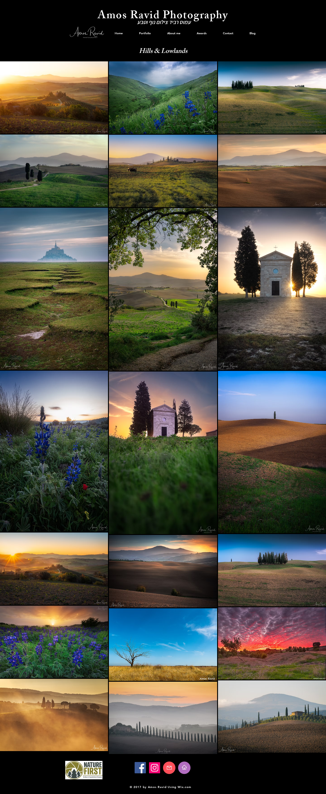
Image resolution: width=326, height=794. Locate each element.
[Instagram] (154, 767)
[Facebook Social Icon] (140, 767)
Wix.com (184, 787)
